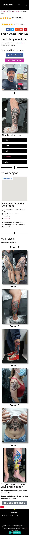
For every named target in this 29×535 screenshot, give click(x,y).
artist (21, 43)
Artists (9, 11)
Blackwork (6, 157)
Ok (10, 532)
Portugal (16, 11)
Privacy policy (16, 532)
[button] (19, 4)
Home (3, 11)
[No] (26, 529)
